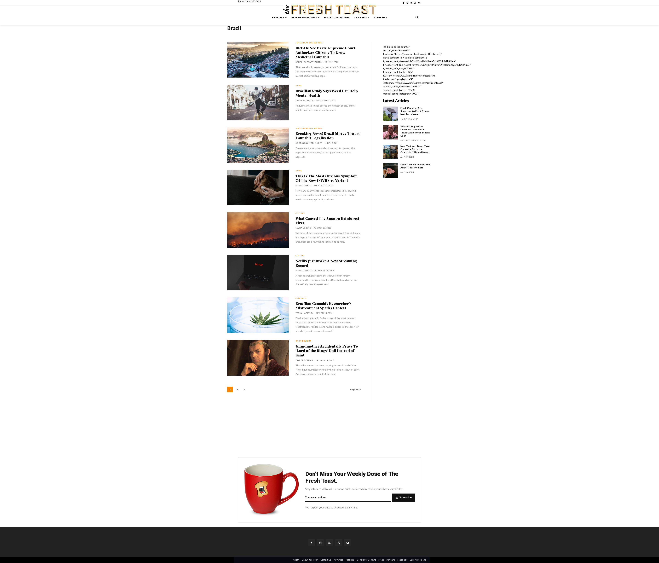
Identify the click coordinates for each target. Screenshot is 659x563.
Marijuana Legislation (309, 43)
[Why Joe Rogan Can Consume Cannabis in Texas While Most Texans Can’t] (390, 132)
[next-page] (244, 389)
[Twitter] (338, 542)
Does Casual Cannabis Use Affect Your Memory (415, 166)
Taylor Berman (304, 360)
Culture (300, 213)
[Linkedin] (329, 542)
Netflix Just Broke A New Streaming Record (326, 263)
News (299, 85)
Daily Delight (303, 341)
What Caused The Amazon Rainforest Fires (327, 220)
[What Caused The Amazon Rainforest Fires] (258, 230)
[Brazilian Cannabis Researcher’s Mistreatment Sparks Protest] (258, 315)
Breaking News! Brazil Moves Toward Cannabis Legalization (328, 135)
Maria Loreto (303, 185)
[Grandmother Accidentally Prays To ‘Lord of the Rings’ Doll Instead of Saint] (258, 358)
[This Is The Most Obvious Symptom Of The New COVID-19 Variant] (258, 188)
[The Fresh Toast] (329, 9)
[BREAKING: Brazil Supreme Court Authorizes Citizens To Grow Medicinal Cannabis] (258, 60)
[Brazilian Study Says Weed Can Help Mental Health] (258, 102)
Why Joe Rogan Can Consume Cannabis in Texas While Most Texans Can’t (415, 131)
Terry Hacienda (305, 100)
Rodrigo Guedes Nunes (309, 143)
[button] (417, 17)
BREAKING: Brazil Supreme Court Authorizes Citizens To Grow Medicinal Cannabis (325, 52)
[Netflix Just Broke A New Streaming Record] (258, 272)
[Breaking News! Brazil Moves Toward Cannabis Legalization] (258, 145)
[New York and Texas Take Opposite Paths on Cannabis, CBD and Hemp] (390, 152)
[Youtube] (347, 542)
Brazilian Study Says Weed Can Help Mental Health (327, 93)
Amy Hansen (407, 157)
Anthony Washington (413, 140)
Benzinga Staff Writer (309, 62)
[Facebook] (311, 542)
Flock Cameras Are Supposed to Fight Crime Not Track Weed (414, 111)
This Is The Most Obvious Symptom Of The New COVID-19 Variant (326, 178)
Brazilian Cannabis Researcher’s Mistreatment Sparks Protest (323, 305)
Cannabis (301, 298)
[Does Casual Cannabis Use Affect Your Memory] (390, 170)
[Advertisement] (329, 429)
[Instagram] (320, 542)
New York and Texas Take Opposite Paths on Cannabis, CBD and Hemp (415, 149)
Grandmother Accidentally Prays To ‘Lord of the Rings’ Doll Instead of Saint (327, 350)
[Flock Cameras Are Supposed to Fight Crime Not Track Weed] (390, 114)
